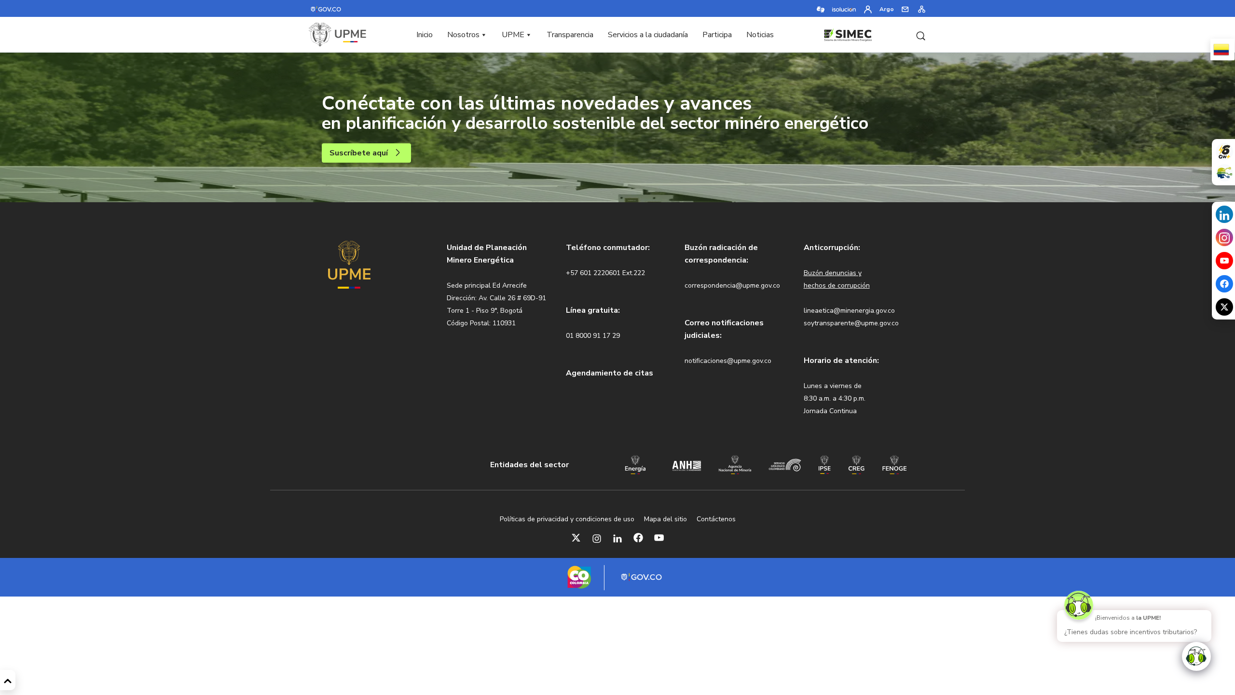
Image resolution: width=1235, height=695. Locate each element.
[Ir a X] (576, 537)
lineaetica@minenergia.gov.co (849, 310)
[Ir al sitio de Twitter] (1224, 307)
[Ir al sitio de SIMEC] (847, 34)
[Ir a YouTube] (659, 537)
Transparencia (570, 34)
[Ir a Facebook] (638, 537)
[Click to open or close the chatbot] (1196, 656)
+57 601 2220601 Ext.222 (605, 273)
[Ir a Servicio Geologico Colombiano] (785, 464)
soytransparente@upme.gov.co (851, 323)
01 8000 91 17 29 (593, 335)
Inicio (424, 34)
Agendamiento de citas (609, 373)
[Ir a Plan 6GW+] (1224, 151)
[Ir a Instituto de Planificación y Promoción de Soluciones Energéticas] (824, 464)
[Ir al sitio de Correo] (905, 8)
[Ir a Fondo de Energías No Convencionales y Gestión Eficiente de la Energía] (894, 464)
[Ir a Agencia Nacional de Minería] (735, 464)
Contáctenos (716, 519)
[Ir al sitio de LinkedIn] (1224, 214)
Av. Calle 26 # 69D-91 (512, 298)
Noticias (760, 34)
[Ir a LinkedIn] (617, 537)
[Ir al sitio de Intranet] (868, 8)
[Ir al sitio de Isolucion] (844, 8)
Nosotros (463, 34)
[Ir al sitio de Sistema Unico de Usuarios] (1224, 172)
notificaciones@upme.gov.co (728, 360)
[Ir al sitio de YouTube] (1224, 260)
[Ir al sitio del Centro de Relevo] (820, 8)
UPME (513, 34)
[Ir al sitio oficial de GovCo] (326, 8)
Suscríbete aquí (358, 153)
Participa (717, 34)
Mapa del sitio (665, 519)
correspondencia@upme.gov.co (732, 285)
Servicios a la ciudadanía (648, 34)
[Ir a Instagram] (596, 537)
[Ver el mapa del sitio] (921, 8)
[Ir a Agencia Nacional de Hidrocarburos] (686, 465)
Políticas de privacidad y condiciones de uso (567, 519)
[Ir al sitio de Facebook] (1224, 283)
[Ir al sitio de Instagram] (1224, 237)
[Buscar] (920, 35)
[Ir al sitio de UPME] (338, 34)
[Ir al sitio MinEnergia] (635, 464)
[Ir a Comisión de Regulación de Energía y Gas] (856, 464)
